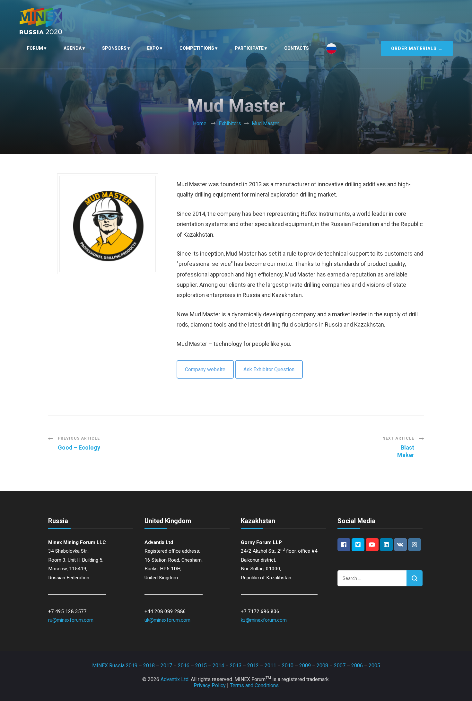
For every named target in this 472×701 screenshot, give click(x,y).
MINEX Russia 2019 (114, 665)
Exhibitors (230, 123)
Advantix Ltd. (175, 679)
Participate (249, 48)
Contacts (296, 48)
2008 (322, 665)
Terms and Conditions (254, 685)
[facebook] (343, 544)
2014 (218, 665)
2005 (374, 665)
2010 (287, 665)
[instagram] (414, 544)
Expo (153, 48)
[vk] (400, 544)
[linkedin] (386, 544)
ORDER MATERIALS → (417, 48)
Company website (205, 369)
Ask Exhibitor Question (268, 369)
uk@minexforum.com (167, 620)
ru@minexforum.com (70, 620)
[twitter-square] (358, 544)
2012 (253, 665)
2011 (270, 665)
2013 (235, 665)
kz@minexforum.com (264, 620)
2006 (357, 665)
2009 (305, 665)
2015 (201, 665)
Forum (35, 48)
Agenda (73, 48)
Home (199, 123)
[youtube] (372, 544)
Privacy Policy (210, 685)
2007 (339, 665)
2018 (149, 665)
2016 (183, 665)
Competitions (196, 48)
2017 (166, 665)
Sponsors (114, 48)
